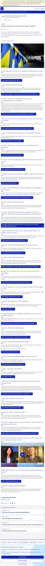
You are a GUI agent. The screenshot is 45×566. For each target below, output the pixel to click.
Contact (40, 542)
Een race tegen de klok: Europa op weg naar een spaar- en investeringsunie (22, 524)
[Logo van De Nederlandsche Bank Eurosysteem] (2, 8)
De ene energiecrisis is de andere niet (12, 518)
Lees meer (16, 5)
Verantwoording (33, 542)
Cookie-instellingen (22, 563)
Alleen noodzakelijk (22, 560)
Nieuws (3, 499)
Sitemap (9, 542)
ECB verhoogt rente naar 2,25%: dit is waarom (14, 531)
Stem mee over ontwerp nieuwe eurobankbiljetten (16, 512)
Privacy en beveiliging (23, 542)
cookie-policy (7, 553)
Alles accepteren (22, 557)
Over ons (4, 542)
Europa (7, 499)
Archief (14, 542)
